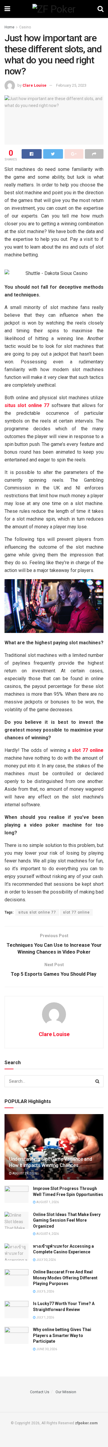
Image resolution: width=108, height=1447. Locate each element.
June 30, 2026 (46, 1349)
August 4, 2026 (47, 1233)
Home (9, 27)
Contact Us (39, 1392)
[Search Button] (98, 1081)
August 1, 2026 (47, 1202)
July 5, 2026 (45, 1291)
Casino (25, 27)
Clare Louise (34, 85)
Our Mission (66, 1392)
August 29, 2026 (24, 1173)
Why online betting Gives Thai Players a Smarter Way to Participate (62, 1335)
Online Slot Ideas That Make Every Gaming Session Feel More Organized (66, 1220)
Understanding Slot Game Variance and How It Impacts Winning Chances (50, 1162)
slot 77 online (76, 912)
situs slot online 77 (37, 912)
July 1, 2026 (45, 1317)
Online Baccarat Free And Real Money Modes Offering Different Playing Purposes (65, 1277)
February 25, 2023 (71, 85)
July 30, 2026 (46, 1259)
